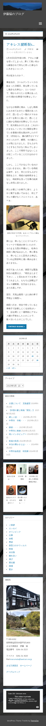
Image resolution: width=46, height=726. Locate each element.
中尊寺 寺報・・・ (18, 420)
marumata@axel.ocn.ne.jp (21, 659)
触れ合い (13, 555)
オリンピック (15, 532)
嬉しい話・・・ (16, 417)
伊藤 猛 (30, 49)
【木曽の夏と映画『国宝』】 (21, 410)
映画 (11, 549)
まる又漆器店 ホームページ (19, 665)
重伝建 (12, 562)
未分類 (12, 552)
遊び (11, 559)
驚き (11, 569)
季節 (11, 542)
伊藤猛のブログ (13, 14)
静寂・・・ (14, 427)
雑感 (11, 566)
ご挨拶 (12, 525)
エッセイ (13, 528)
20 (32, 356)
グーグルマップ (13, 672)
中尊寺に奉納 (15, 430)
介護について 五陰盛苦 (20, 403)
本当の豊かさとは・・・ (20, 444)
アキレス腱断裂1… (20, 44)
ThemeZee (35, 721)
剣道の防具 (14, 441)
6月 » (14, 368)
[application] (23, 700)
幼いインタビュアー (18, 434)
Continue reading (15, 326)
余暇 (11, 538)
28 (37, 360)
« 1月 (8, 368)
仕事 (11, 535)
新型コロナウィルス (18, 545)
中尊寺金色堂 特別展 (19, 451)
